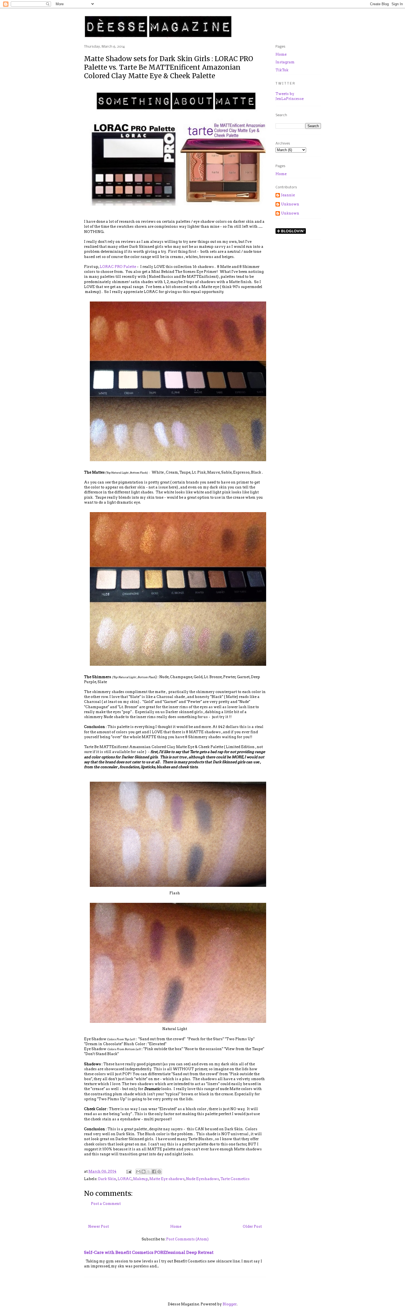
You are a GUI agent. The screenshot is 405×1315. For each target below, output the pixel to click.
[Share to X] (149, 1171)
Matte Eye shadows (167, 1179)
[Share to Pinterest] (159, 1171)
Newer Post (98, 1226)
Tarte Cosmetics (235, 1179)
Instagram (285, 62)
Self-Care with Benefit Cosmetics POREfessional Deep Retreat (149, 1252)
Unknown (290, 204)
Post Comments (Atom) (187, 1239)
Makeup (140, 1179)
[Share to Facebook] (154, 1171)
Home (175, 1226)
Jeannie (288, 195)
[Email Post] (128, 1171)
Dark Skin (107, 1179)
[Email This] (138, 1171)
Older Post (252, 1226)
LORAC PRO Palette (118, 267)
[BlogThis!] (143, 1171)
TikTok (282, 70)
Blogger (230, 1304)
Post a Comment (106, 1204)
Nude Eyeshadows (202, 1179)
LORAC (125, 1179)
